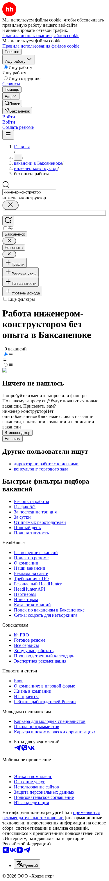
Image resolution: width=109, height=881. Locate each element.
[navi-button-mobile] (8, 135)
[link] (12, 103)
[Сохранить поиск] (8, 220)
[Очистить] (10, 205)
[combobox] (29, 192)
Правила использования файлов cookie (40, 46)
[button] (8, 116)
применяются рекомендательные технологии (51, 815)
